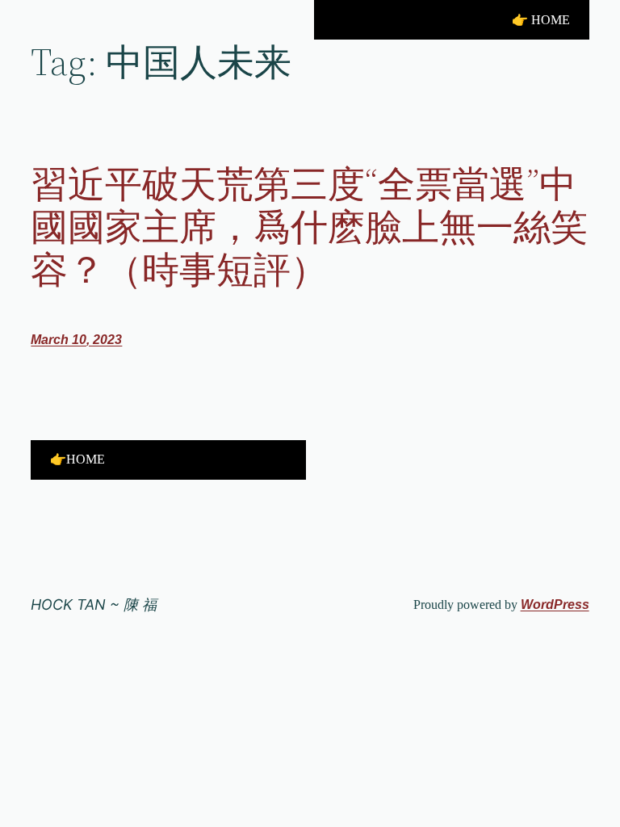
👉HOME (77, 459)
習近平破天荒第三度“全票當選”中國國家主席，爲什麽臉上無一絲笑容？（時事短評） (309, 226)
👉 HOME (541, 20)
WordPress (555, 604)
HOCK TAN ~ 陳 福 (94, 604)
